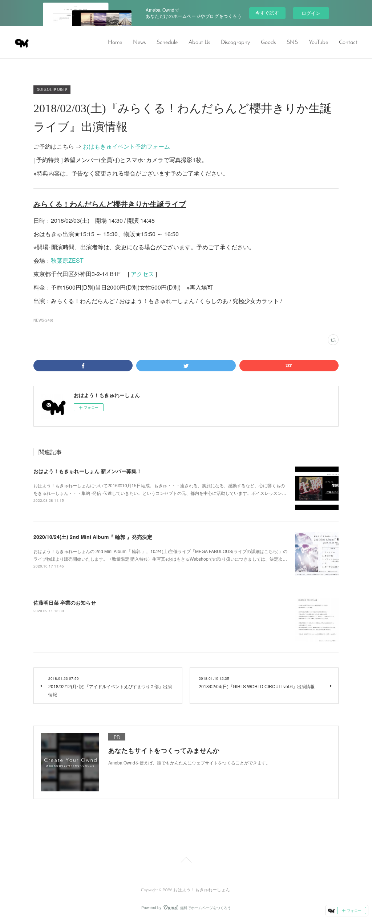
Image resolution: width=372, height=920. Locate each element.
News (139, 42)
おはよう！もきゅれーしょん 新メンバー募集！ (87, 471)
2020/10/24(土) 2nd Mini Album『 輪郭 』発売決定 (92, 536)
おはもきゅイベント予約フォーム (126, 146)
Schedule (167, 42)
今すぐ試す (267, 12)
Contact (348, 42)
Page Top (186, 861)
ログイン (311, 12)
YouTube (318, 42)
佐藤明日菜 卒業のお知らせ (64, 602)
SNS (292, 42)
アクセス (142, 274)
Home (115, 42)
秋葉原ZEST (67, 260)
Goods (268, 42)
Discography (235, 42)
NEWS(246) (43, 320)
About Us (199, 42)
